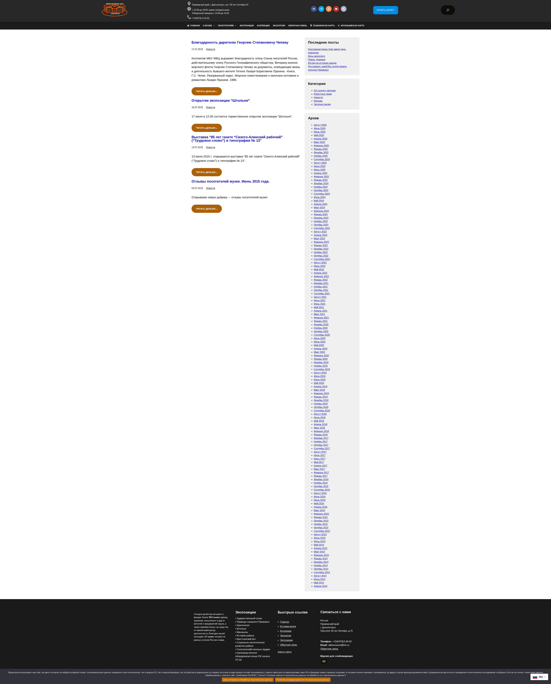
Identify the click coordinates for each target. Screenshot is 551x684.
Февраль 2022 (321, 276)
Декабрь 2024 (321, 183)
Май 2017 (319, 462)
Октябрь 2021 (321, 290)
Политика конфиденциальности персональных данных (303, 680)
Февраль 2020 (321, 355)
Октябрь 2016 (321, 486)
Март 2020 (319, 352)
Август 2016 (320, 493)
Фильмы (318, 101)
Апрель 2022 (320, 273)
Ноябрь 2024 (321, 187)
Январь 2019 (321, 397)
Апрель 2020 (320, 348)
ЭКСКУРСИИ (279, 25)
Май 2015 (319, 545)
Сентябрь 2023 (322, 228)
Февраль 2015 (321, 555)
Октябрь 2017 (321, 445)
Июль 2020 (319, 338)
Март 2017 (319, 469)
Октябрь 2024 (321, 190)
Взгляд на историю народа (322, 63)
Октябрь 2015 (321, 527)
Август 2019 (320, 373)
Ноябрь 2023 (321, 221)
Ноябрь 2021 (321, 287)
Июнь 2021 (319, 304)
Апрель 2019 (320, 386)
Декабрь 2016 (321, 479)
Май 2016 (319, 503)
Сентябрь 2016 (322, 490)
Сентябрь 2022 (322, 259)
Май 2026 (319, 135)
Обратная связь (288, 645)
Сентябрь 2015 (322, 531)
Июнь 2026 (319, 132)
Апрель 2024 (320, 204)
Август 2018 (320, 414)
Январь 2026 (321, 149)
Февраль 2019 (321, 393)
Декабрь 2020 (321, 324)
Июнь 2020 (319, 342)
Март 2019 (319, 390)
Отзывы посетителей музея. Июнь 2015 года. (230, 181)
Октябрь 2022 (321, 256)
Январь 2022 (321, 280)
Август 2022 (320, 262)
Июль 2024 (319, 197)
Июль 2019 (319, 376)
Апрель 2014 (320, 586)
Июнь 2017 (319, 459)
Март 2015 (319, 551)
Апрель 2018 (320, 424)
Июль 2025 (319, 166)
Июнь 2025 (319, 169)
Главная (284, 622)
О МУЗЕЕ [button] (207, 25)
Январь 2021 (321, 321)
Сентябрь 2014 (322, 572)
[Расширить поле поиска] (448, 10)
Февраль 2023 (321, 242)
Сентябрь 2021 (322, 293)
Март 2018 (319, 428)
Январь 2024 (321, 214)
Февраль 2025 (321, 176)
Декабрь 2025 (321, 152)
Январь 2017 (321, 476)
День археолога (316, 56)
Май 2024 (319, 200)
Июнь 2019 (319, 379)
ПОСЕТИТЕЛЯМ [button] (226, 25)
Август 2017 (320, 452)
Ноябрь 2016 (321, 483)
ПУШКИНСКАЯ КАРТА (324, 25)
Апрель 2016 (320, 507)
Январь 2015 (321, 558)
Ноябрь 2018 (321, 404)
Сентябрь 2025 (322, 159)
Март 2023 (319, 238)
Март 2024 (319, 207)
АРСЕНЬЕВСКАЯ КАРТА (352, 25)
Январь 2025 (321, 180)
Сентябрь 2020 (322, 335)
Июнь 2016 (319, 500)
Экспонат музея (322, 104)
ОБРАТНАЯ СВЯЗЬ (297, 25)
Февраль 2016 (321, 514)
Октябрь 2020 (321, 331)
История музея (288, 626)
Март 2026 (319, 142)
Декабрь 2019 (321, 362)
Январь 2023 (321, 245)
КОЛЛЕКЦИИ (263, 25)
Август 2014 (320, 576)
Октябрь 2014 (321, 569)
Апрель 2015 (320, 548)
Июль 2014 (319, 579)
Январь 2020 (321, 359)
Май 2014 (319, 582)
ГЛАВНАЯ (195, 25)
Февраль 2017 (321, 472)
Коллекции (285, 631)
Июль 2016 (319, 496)
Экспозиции (286, 640)
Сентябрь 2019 (322, 369)
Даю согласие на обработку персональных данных (247, 680)
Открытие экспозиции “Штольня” (221, 100)
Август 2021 (320, 297)
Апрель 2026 (320, 139)
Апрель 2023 (320, 235)
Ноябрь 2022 (321, 252)
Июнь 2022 (319, 266)
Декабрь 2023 (321, 218)
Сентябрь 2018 (322, 410)
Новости (210, 49)
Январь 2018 (321, 434)
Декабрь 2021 (321, 283)
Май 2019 (319, 383)
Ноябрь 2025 (321, 156)
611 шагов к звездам (325, 90)
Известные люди (323, 94)
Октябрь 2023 (321, 225)
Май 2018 (319, 421)
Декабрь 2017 (321, 438)
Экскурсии (285, 635)
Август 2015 (320, 534)
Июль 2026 (319, 128)
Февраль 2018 (321, 431)
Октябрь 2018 (321, 407)
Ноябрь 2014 (321, 565)
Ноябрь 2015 (321, 524)
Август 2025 (320, 163)
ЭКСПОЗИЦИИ (247, 25)
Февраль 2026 (321, 145)
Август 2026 (320, 125)
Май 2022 (319, 269)
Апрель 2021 (320, 311)
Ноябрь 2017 (321, 441)
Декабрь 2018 (321, 400)
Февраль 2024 (321, 211)
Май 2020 (319, 345)
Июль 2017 (319, 455)
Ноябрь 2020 (321, 328)
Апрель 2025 (320, 173)
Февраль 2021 (321, 317)
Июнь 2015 (319, 541)
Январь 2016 (321, 517)
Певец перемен (316, 59)
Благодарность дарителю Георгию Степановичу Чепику (240, 42)
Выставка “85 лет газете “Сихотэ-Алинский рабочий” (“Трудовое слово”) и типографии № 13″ (237, 138)
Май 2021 (319, 307)
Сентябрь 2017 (322, 448)
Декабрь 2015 (321, 521)
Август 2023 (320, 231)
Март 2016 (319, 510)
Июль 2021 (319, 300)
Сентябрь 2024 (322, 194)
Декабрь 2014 (321, 562)
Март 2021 (319, 314)
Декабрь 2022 (321, 249)
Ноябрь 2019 (321, 366)
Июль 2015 (319, 538)
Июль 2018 (319, 417)
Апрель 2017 (320, 465)
